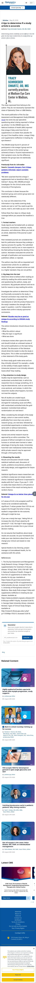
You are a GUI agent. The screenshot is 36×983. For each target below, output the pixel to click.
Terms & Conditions (18, 922)
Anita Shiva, (30, 735)
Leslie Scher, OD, (21, 733)
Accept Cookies (18, 979)
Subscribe (26, 637)
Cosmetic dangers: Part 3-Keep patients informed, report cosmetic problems (16, 169)
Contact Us (18, 918)
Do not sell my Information (18, 926)
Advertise (18, 912)
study (3, 120)
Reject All (18, 975)
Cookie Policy (30, 966)
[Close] (34, 948)
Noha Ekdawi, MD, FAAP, (11, 849)
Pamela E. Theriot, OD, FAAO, (12, 732)
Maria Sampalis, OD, (20, 735)
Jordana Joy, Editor (9, 696)
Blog (3, 652)
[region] (18, 964)
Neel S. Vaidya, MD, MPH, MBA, (13, 810)
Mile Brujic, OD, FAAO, (9, 733)
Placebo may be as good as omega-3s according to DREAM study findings (15, 319)
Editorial (18, 916)
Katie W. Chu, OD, (8, 735)
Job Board (18, 920)
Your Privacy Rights (18, 928)
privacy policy (6, 642)
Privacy (18, 924)
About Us (18, 914)
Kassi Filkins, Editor (8, 812)
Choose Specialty (16, 7)
